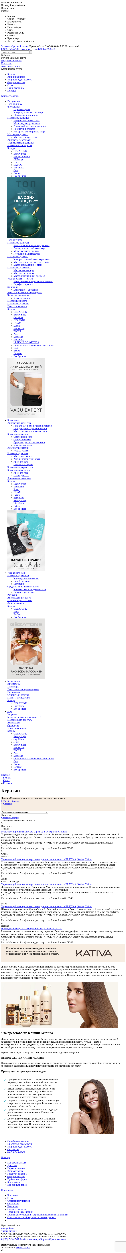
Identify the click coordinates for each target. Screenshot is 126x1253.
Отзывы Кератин (10, 817)
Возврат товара (15, 1171)
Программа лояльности (19, 1144)
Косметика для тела (17, 453)
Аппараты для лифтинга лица (29, 131)
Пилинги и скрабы (23, 464)
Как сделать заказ (16, 1162)
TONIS (17, 331)
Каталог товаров (10, 96)
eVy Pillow (19, 739)
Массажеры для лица (18, 117)
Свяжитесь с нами (16, 1209)
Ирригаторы (13, 683)
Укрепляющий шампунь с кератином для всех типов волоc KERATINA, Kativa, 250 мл (46, 859)
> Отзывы (6, 803)
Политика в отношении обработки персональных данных (37, 1214)
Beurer (17, 173)
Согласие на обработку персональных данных (31, 1217)
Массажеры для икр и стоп (28, 264)
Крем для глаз (21, 472)
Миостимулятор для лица (27, 123)
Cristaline (18, 317)
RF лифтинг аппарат (24, 129)
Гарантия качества (17, 1173)
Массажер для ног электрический (31, 262)
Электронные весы (17, 306)
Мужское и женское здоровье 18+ (24, 717)
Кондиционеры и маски (26, 578)
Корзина (44, 1239)
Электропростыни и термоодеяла (24, 292)
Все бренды (20, 176)
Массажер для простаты (19, 719)
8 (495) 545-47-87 (16, 1152)
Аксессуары (13, 722)
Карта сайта (13, 1182)
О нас (10, 85)
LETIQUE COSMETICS (26, 342)
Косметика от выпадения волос (30, 589)
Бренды (11, 74)
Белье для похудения (18, 295)
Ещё (9, 711)
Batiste (17, 506)
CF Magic (18, 159)
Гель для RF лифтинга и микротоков (33, 425)
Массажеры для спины (19, 267)
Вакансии (12, 1206)
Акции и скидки (16, 77)
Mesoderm (19, 486)
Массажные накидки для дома (29, 276)
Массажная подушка (24, 273)
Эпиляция (12, 287)
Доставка (12, 1165)
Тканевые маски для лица (20, 142)
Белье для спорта (22, 298)
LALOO (18, 165)
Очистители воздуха (18, 695)
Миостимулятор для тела (26, 251)
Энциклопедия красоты (19, 79)
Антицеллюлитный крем (27, 459)
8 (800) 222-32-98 (46, 49)
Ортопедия (13, 725)
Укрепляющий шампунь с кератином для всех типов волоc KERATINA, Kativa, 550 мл (46, 884)
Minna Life (19, 328)
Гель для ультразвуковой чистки (30, 428)
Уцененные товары (17, 728)
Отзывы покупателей (18, 1200)
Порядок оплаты (16, 1168)
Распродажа (13, 101)
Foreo (16, 162)
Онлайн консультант (18, 1141)
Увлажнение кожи (23, 445)
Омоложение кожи (23, 436)
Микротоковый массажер (27, 120)
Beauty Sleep (20, 500)
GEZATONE (20, 151)
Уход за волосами (16, 572)
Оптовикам (13, 1149)
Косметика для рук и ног (20, 467)
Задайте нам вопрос (30, 1239)
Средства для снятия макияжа (29, 442)
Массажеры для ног (17, 256)
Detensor (18, 353)
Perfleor (17, 614)
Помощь (11, 90)
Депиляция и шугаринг (26, 289)
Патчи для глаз (21, 475)
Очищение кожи (22, 439)
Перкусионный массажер (27, 253)
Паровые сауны (22, 109)
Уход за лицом (14, 104)
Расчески (12, 595)
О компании (7, 1190)
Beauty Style (20, 153)
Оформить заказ (57, 1239)
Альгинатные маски (18, 448)
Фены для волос (15, 603)
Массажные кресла (17, 300)
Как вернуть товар (17, 1184)
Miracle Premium (22, 156)
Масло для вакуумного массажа (30, 431)
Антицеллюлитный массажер (29, 248)
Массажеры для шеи (18, 303)
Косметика (13, 420)
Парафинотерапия (23, 284)
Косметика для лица (17, 434)
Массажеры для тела (18, 242)
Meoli (16, 611)
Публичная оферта (17, 1179)
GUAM (17, 323)
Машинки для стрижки (19, 600)
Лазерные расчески (24, 592)
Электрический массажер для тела (31, 245)
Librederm (19, 503)
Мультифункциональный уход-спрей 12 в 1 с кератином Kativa (34, 831)
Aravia (17, 334)
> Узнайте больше (10, 801)
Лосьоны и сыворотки (19, 478)
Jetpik (16, 742)
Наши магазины (15, 88)
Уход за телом (14, 240)
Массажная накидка (24, 270)
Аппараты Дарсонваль (19, 140)
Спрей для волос (22, 581)
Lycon (17, 325)
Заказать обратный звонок (15, 46)
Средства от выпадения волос (23, 586)
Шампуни (19, 584)
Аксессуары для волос (19, 597)
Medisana (18, 336)
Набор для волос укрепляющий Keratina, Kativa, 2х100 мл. (31, 928)
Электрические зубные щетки (23, 689)
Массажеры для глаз (17, 134)
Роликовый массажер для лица (30, 126)
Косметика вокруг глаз (19, 470)
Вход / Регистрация (11, 60)
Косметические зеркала (19, 145)
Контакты (12, 1195)
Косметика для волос (18, 575)
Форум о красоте (16, 82)
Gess (16, 170)
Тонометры (13, 686)
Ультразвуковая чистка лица (28, 112)
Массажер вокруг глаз (25, 137)
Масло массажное (23, 456)
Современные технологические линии (34, 345)
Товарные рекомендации (20, 1212)
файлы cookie (23, 1247)
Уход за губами (21, 450)
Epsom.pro (19, 497)
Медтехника (13, 681)
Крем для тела (21, 461)
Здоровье (12, 714)
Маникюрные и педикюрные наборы (33, 281)
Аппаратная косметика (19, 423)
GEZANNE (20, 320)
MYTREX (19, 167)
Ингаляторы (13, 692)
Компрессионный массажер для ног (32, 259)
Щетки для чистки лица (26, 115)
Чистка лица (13, 106)
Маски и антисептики (18, 697)
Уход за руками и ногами (20, 278)
